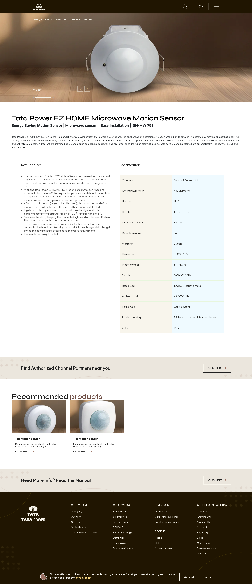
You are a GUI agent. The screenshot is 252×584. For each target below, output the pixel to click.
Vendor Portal (40, 326)
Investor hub (39, 158)
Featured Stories (41, 242)
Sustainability (203, 522)
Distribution (39, 144)
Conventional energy (43, 102)
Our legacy (76, 511)
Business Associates (207, 548)
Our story (76, 516)
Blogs (36, 256)
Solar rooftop (120, 516)
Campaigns (38, 298)
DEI (157, 542)
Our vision (76, 522)
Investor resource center (45, 186)
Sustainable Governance (45, 354)
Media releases (40, 214)
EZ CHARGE (39, 4)
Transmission (39, 130)
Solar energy (39, 74)
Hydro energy (40, 116)
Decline (209, 577)
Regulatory (202, 532)
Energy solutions (121, 522)
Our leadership (78, 527)
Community (203, 527)
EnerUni (37, 32)
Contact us (202, 511)
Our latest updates (42, 200)
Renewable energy (122, 532)
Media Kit (38, 228)
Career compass (163, 548)
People (158, 537)
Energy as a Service (43, 46)
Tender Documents (42, 312)
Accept (189, 577)
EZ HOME (38, 18)
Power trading (40, 60)
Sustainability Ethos (43, 340)
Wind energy (39, 88)
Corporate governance (44, 172)
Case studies (39, 270)
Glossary (37, 284)
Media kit (201, 553)
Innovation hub (204, 516)
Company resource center (84, 532)
